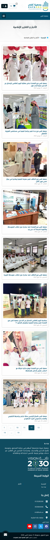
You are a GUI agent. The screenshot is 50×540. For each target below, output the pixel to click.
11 (24, 427)
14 (5, 432)
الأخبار (19, 484)
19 (18, 432)
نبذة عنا (44, 487)
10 (17, 427)
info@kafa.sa (39, 512)
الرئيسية (43, 37)
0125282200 (39, 501)
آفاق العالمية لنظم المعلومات (20, 538)
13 (38, 427)
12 (31, 427)
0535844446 (39, 507)
